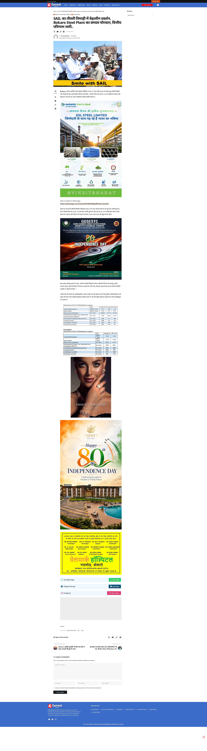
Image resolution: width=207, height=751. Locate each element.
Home (55, 11)
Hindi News (76, 14)
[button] (155, 1)
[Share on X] (54, 31)
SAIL (82, 630)
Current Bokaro (65, 36)
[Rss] (55, 719)
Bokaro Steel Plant (71, 630)
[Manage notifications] (204, 737)
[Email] (57, 31)
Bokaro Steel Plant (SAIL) (62, 14)
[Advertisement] (91, 608)
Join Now (115, 580)
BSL (78, 630)
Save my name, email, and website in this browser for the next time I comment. (78, 688)
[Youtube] (49, 719)
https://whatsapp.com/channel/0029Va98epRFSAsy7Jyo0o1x (84, 204)
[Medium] (52, 719)
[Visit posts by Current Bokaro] (55, 36)
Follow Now (115, 593)
